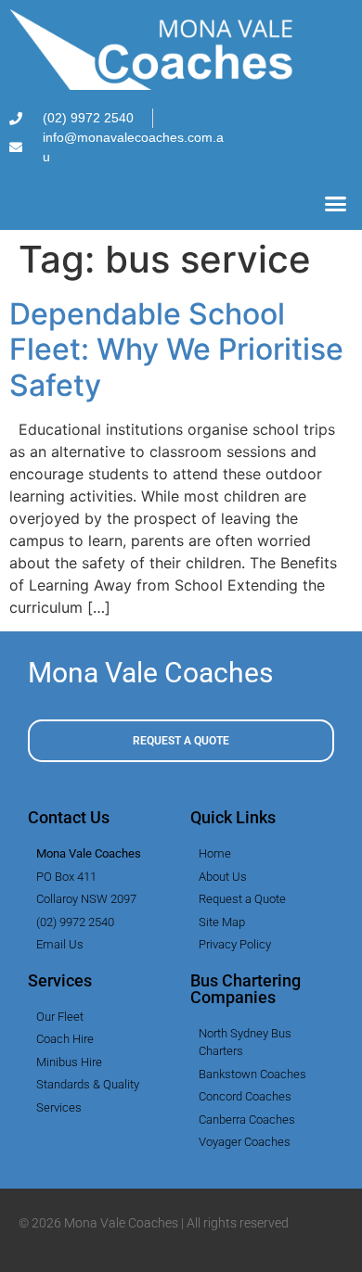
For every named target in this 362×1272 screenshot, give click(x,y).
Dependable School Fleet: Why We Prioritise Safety (176, 349)
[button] (336, 203)
